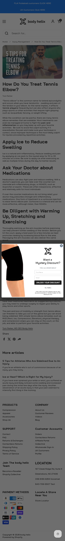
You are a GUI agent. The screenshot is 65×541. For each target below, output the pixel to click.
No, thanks (48, 288)
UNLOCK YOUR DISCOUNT (48, 282)
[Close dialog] (61, 245)
